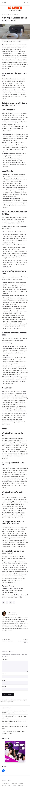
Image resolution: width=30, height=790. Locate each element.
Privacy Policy (14, 783)
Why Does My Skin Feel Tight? (12, 597)
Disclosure (21, 783)
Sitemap (4, 785)
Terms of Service (5, 783)
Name (4, 674)
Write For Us (20, 785)
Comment (4, 659)
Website (4, 686)
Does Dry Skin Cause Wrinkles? (13, 588)
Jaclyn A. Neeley (11, 613)
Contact (14, 785)
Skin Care (16, 14)
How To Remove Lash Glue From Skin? (15, 595)
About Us (9, 785)
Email (3, 680)
